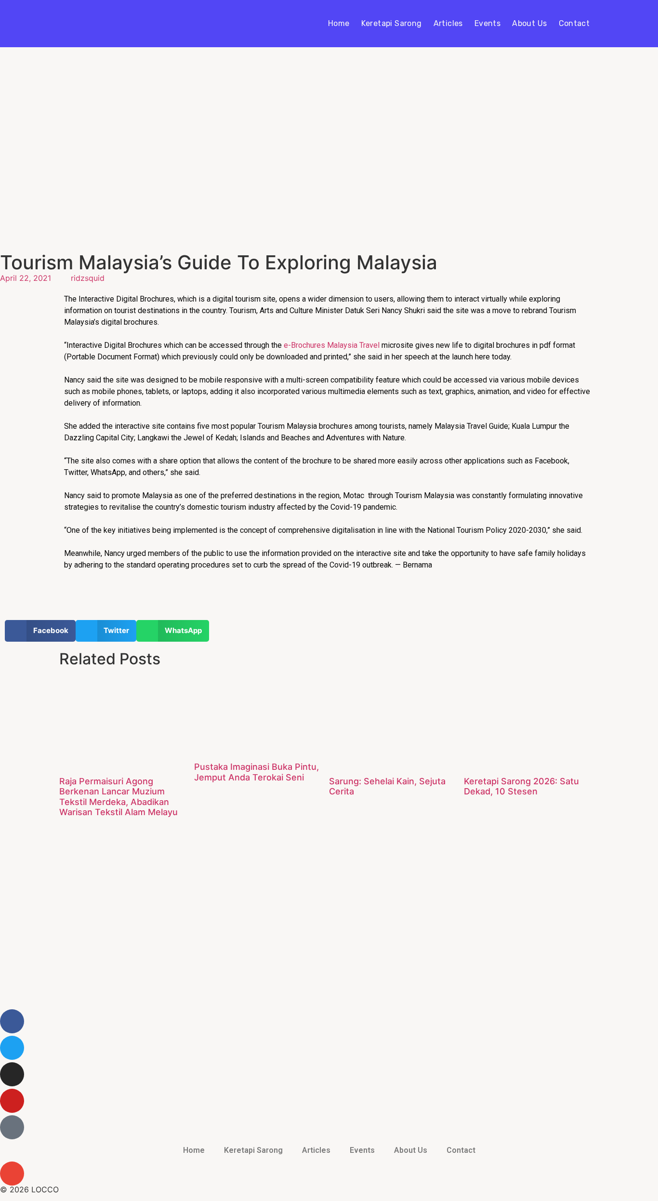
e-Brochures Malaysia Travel (333, 345)
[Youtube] (12, 1101)
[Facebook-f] (12, 1021)
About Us (529, 23)
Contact (574, 23)
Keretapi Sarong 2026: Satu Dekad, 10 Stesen (521, 786)
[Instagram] (12, 1074)
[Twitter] (12, 1048)
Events (487, 23)
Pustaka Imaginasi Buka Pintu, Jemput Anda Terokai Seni (256, 772)
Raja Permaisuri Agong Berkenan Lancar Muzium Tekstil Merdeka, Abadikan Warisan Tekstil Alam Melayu (118, 797)
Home (339, 23)
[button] (40, 631)
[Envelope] (12, 1173)
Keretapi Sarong (391, 23)
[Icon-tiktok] (12, 1127)
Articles (448, 23)
